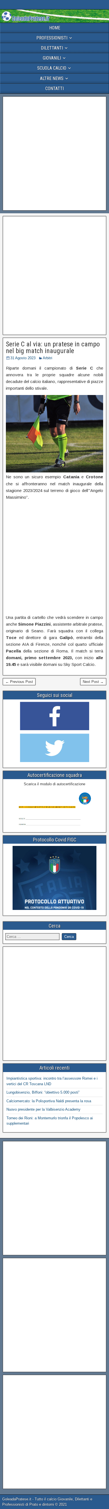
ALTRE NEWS (51, 78)
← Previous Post (19, 682)
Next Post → (93, 682)
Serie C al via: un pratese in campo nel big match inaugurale (53, 347)
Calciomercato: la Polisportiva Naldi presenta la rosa (48, 1101)
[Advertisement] (54, 153)
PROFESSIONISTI (51, 38)
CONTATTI (54, 88)
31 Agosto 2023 (22, 358)
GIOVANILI (52, 58)
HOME (54, 27)
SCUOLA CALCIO (51, 68)
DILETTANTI (52, 48)
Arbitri (47, 358)
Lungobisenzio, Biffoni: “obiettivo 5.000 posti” (42, 1092)
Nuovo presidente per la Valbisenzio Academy (43, 1109)
